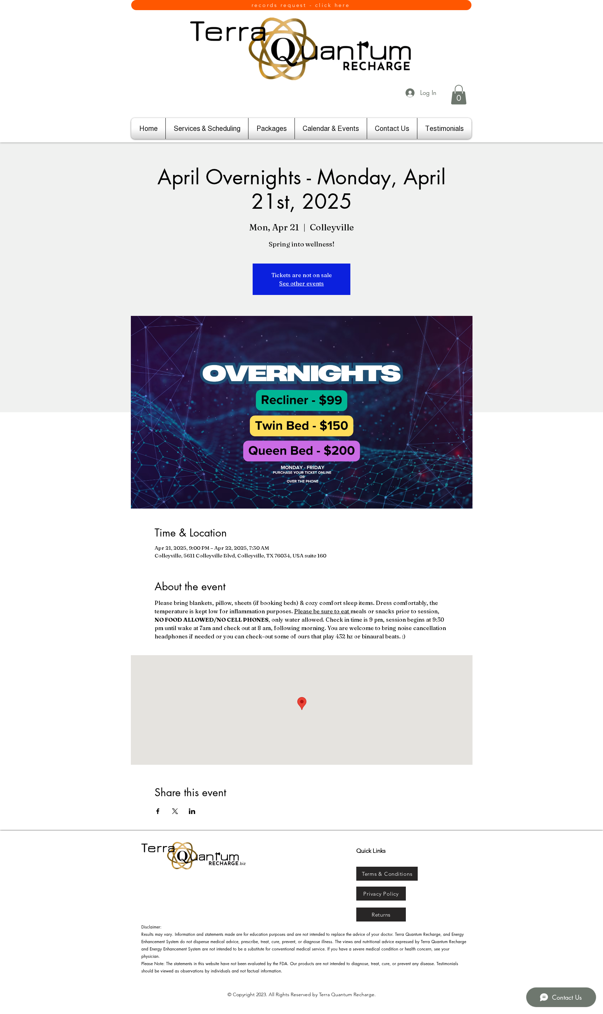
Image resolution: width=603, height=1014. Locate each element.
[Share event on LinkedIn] (192, 811)
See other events (301, 283)
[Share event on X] (175, 811)
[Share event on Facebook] (158, 811)
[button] (459, 94)
